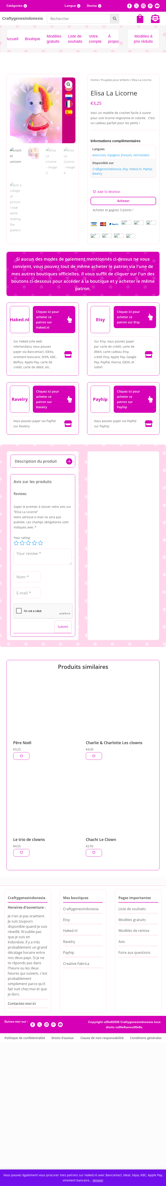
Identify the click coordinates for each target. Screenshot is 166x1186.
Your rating (22, 538)
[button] (68, 84)
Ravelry (97, 173)
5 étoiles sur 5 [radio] (40, 543)
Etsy (125, 169)
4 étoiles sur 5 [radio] (34, 543)
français (126, 155)
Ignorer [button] (98, 1180)
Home (95, 80)
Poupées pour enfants (115, 80)
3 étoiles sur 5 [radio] (28, 543)
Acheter (123, 201)
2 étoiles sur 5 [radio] (22, 543)
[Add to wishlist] (21, 758)
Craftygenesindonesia (106, 169)
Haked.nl (135, 169)
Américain (99, 155)
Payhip (147, 169)
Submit (63, 627)
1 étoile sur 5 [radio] (16, 543)
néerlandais (141, 155)
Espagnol (113, 155)
